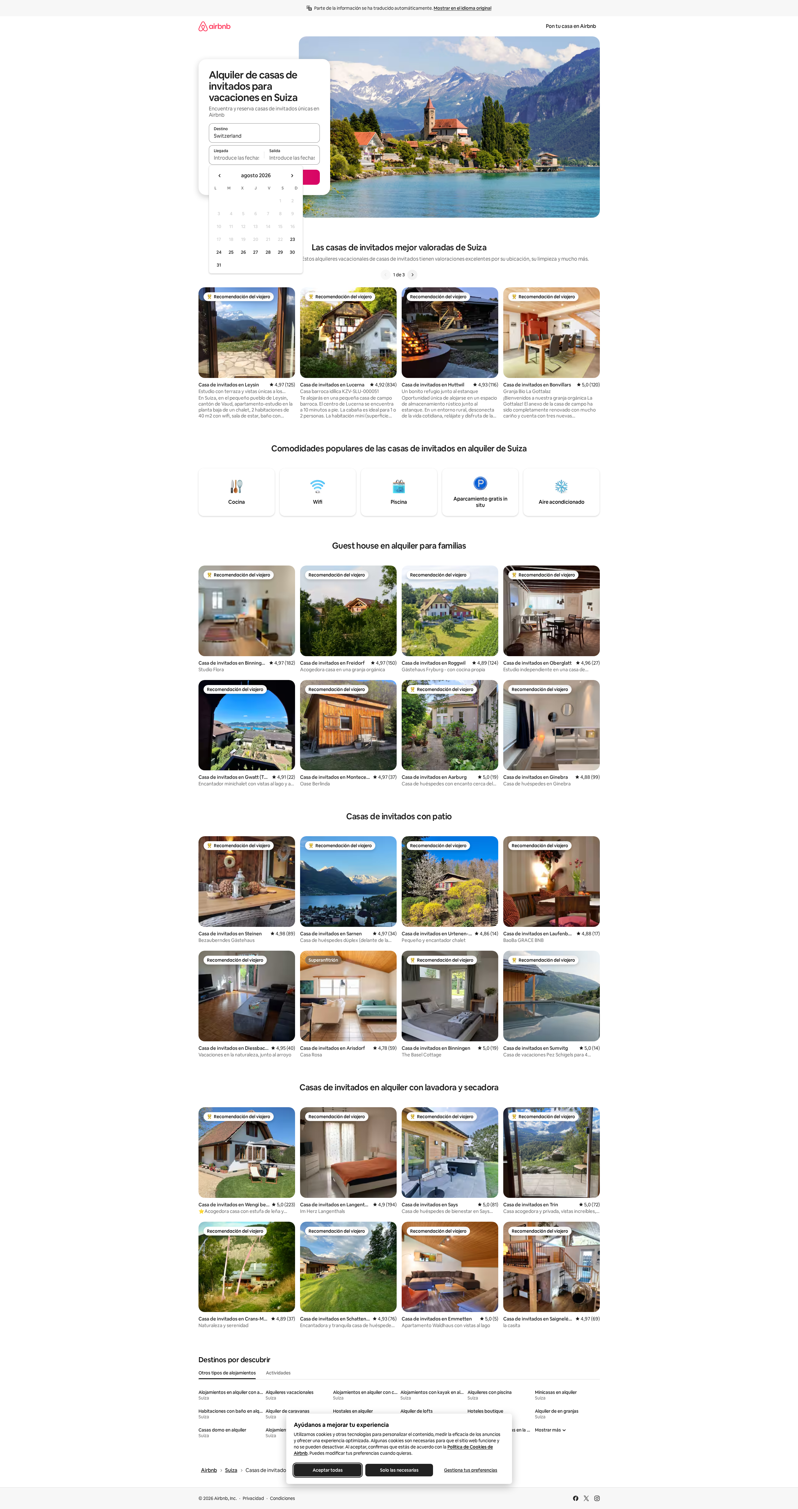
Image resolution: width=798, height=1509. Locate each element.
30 (292, 252)
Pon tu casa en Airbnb (571, 26)
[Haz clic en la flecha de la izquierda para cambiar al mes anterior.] (220, 176)
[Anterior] (386, 275)
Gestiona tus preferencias (470, 1470)
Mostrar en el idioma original (462, 8)
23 (292, 239)
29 (280, 252)
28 (268, 252)
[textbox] (236, 158)
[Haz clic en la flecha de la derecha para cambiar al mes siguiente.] (292, 176)
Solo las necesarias (399, 1470)
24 (218, 252)
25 (231, 252)
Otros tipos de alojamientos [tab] (227, 1373)
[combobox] (264, 136)
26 (243, 252)
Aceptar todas (328, 1470)
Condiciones (282, 1498)
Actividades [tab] (278, 1373)
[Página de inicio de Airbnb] (214, 26)
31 (219, 265)
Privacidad (253, 1498)
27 (255, 252)
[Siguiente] (412, 275)
